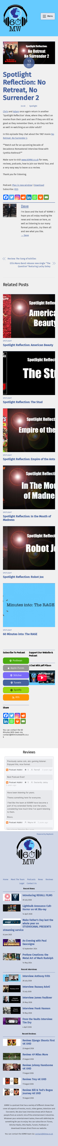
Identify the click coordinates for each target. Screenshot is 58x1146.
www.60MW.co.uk (30, 159)
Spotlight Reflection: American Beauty (28, 345)
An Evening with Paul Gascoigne (34, 942)
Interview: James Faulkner (37, 997)
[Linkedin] (29, 197)
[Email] (46, 197)
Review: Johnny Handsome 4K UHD (38, 1067)
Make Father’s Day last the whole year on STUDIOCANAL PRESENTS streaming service (28, 924)
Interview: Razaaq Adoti (36, 986)
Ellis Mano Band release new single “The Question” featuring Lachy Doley (30, 265)
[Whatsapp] (34, 197)
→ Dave (25, 235)
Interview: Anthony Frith (36, 976)
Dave (23, 106)
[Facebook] (5, 197)
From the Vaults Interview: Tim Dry (37, 1021)
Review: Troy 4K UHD (34, 1079)
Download (39, 185)
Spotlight (33, 106)
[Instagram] (17, 197)
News (40, 879)
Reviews (49, 879)
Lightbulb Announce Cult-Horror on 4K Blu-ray (37, 907)
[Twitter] (11, 197)
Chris (5, 111)
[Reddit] (23, 197)
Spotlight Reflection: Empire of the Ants (29, 459)
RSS (16, 189)
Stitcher (17, 675)
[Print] (40, 197)
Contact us (32, 883)
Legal (21, 883)
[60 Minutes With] (15, 31)
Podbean (17, 660)
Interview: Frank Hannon (36, 1008)
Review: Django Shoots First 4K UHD (39, 1042)
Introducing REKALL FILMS (37, 895)
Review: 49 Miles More (35, 1054)
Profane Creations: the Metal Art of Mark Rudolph (38, 956)
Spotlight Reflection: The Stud (23, 402)
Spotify (17, 690)
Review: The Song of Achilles (22, 258)
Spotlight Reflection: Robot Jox (23, 577)
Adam (16, 111)
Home (5, 879)
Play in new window (22, 185)
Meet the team (17, 879)
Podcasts (31, 879)
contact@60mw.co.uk (44, 1134)
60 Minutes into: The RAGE (20, 634)
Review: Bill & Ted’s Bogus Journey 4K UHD (38, 1092)
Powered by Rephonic (45, 834)
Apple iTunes (17, 668)
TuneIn (17, 682)
